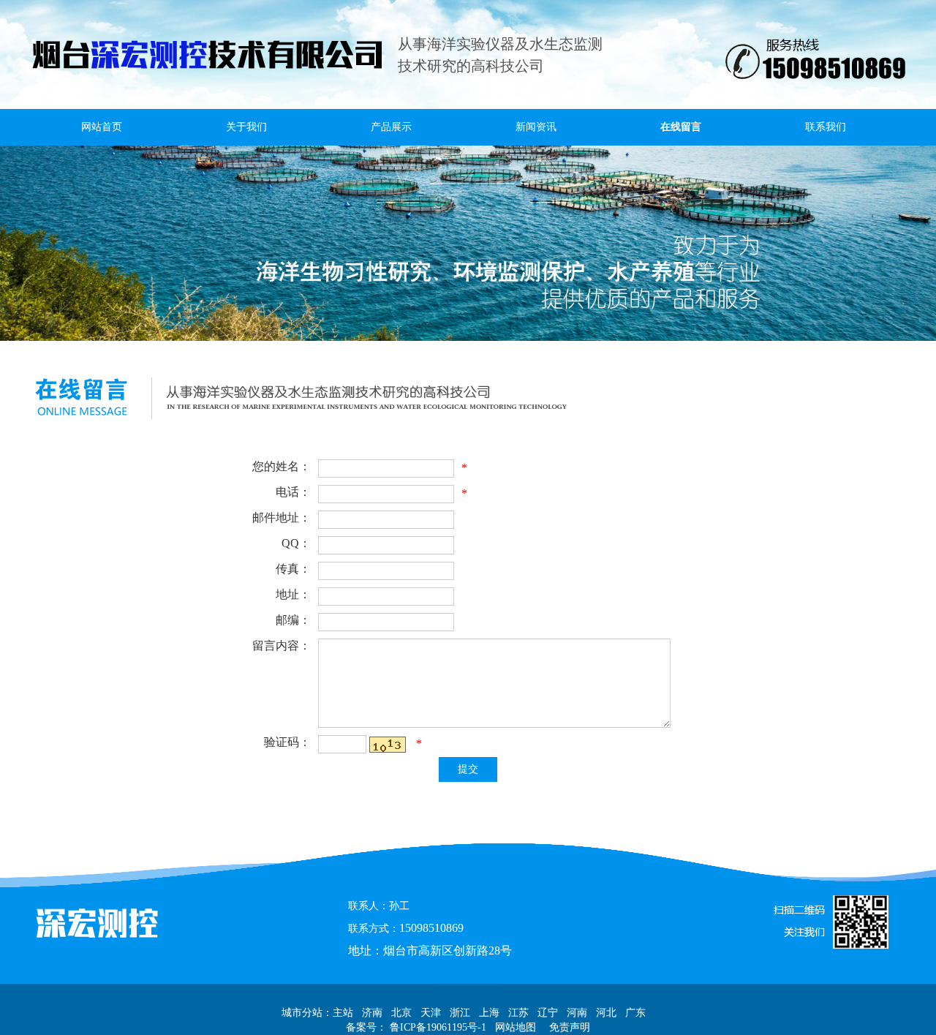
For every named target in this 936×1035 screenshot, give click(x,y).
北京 (401, 1012)
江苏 (518, 1012)
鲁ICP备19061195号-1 (436, 1027)
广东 (635, 1012)
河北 (606, 1012)
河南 (577, 1012)
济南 (372, 1012)
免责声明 (569, 1027)
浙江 (460, 1012)
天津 (430, 1012)
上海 (489, 1012)
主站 (343, 1012)
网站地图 (514, 1027)
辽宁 (547, 1012)
